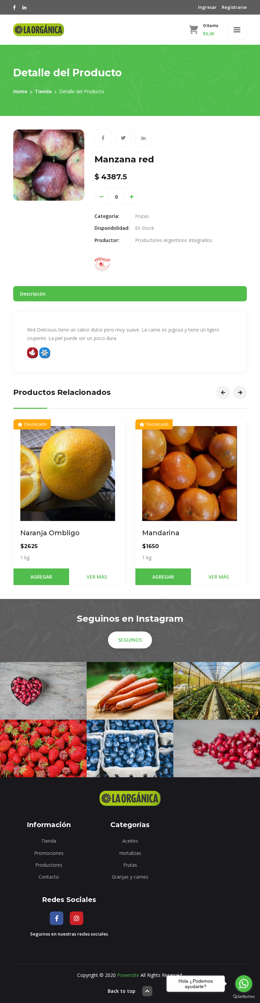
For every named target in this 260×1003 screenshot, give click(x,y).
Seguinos (130, 640)
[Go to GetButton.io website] (244, 996)
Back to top (121, 991)
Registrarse (234, 7)
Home (20, 91)
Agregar (41, 577)
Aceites (130, 841)
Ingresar (207, 7)
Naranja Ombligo (50, 533)
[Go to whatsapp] (243, 983)
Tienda (43, 91)
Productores (48, 865)
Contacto (49, 877)
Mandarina (160, 533)
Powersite (128, 975)
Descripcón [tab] (33, 293)
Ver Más (97, 577)
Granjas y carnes (130, 877)
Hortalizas (130, 853)
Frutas (130, 865)
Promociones (49, 853)
